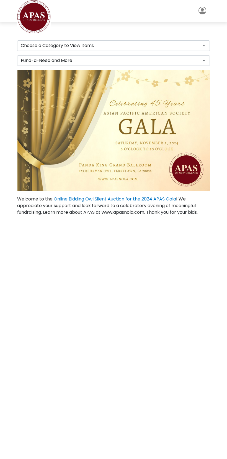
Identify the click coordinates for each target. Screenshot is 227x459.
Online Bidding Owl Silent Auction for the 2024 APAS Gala (115, 199)
